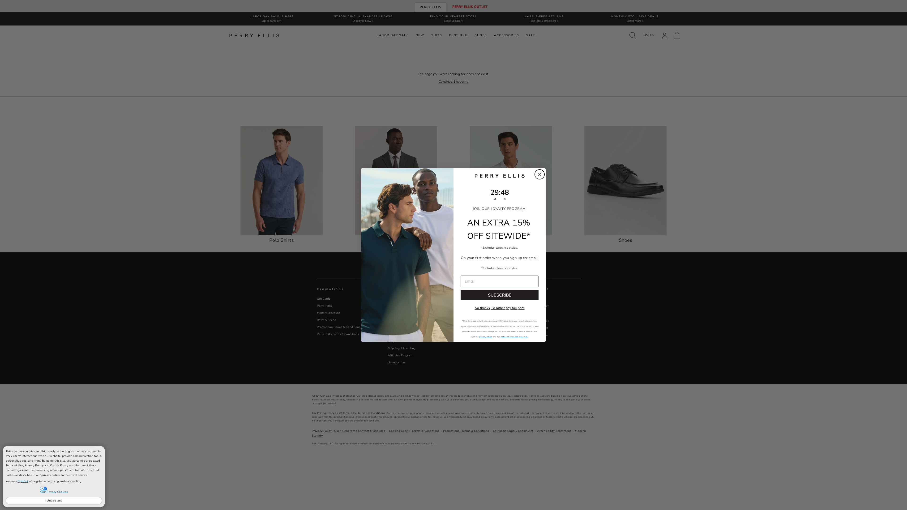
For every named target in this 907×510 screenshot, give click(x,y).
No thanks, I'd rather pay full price (500, 308)
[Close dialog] (539, 174)
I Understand (54, 500)
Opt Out (22, 481)
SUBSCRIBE (499, 295)
